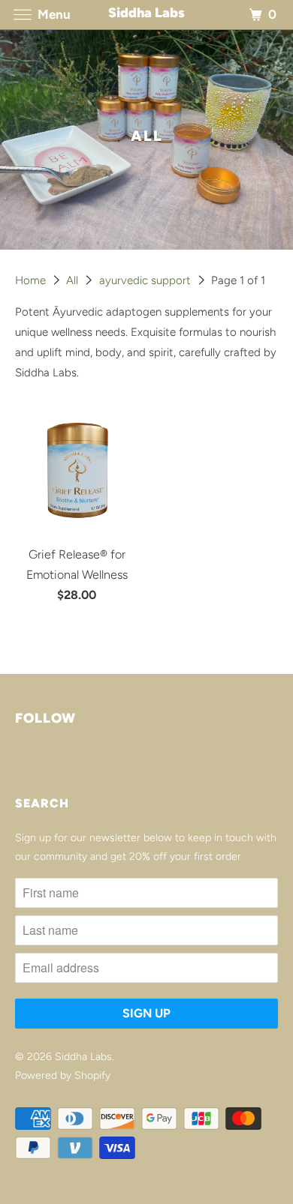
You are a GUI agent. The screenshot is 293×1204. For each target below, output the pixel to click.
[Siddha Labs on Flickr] (18, 762)
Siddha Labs (83, 1056)
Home (32, 280)
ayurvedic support (146, 280)
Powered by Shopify (62, 1075)
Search (42, 803)
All (73, 280)
